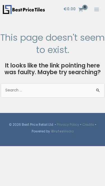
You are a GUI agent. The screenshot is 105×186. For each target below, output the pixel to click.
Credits (88, 124)
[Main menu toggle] (96, 9)
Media (62, 131)
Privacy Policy (68, 124)
